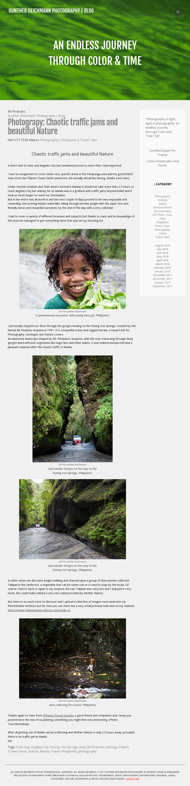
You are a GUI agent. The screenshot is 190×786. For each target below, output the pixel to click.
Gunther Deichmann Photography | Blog (36, 116)
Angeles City (39, 747)
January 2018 (162, 271)
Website (162, 200)
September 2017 (162, 286)
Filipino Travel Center (58, 715)
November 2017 (162, 279)
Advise (162, 203)
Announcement (162, 207)
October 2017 (162, 282)
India (162, 218)
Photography (49, 140)
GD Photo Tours (162, 215)
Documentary (162, 211)
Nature (33, 751)
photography (87, 751)
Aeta (82, 747)
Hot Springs (69, 747)
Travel (55, 751)
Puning (55, 747)
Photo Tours (162, 226)
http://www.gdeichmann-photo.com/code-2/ (39, 610)
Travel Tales (88, 140)
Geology (111, 747)
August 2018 (162, 245)
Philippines (69, 140)
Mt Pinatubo (95, 747)
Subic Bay (23, 747)
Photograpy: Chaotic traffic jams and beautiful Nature (63, 126)
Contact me (132, 779)
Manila (44, 751)
